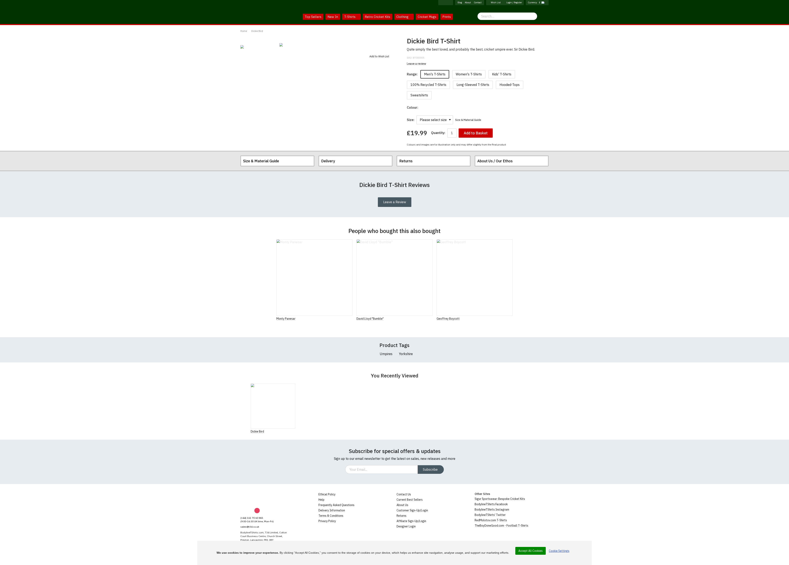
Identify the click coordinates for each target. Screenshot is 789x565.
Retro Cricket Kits (377, 17)
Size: (410, 120)
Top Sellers (313, 17)
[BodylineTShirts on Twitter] (450, 2)
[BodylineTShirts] (257, 497)
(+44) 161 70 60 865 (251, 517)
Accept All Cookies (530, 551)
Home (243, 30)
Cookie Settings (559, 551)
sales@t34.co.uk (249, 526)
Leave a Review (394, 202)
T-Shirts (350, 17)
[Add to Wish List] (294, 431)
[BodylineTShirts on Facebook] (441, 2)
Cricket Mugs (427, 17)
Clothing (402, 17)
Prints (446, 17)
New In (333, 17)
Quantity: (438, 133)
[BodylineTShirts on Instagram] (445, 2)
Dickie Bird (257, 30)
